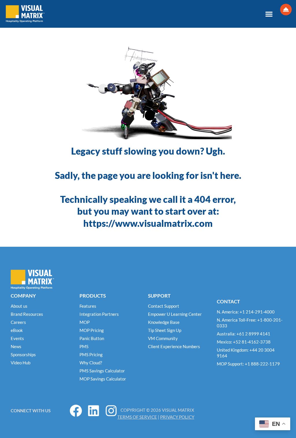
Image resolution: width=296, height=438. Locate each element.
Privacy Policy (177, 417)
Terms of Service (137, 417)
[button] (269, 14)
